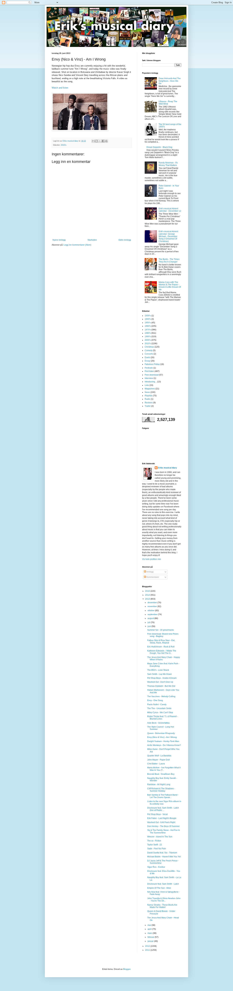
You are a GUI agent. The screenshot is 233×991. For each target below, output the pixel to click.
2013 (147, 599)
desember (152, 602)
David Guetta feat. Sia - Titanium (162, 852)
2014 (147, 595)
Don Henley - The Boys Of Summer (163, 826)
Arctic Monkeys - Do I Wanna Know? (164, 745)
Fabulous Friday (152, 364)
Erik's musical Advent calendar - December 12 (170, 209)
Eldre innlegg (125, 240)
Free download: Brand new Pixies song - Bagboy (162, 635)
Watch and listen (60, 87)
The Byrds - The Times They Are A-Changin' (169, 260)
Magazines (150, 388)
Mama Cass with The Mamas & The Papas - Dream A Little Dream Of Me (170, 286)
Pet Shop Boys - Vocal (157, 814)
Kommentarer (152, 577)
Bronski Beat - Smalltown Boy (160, 774)
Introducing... (151, 381)
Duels (147, 357)
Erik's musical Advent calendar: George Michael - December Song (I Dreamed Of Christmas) (168, 236)
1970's (148, 329)
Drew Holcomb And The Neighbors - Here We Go (170, 81)
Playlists (148, 395)
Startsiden (92, 240)
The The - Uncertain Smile (159, 708)
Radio (147, 399)
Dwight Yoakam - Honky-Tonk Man (163, 741)
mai (149, 925)
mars (150, 933)
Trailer (148, 406)
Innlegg (150, 572)
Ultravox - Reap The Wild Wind (168, 102)
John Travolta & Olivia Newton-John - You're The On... (163, 899)
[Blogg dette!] (96, 141)
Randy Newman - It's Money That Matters (168, 164)
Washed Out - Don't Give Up (160, 682)
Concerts (149, 354)
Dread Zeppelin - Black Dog (159, 147)
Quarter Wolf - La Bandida (159, 755)
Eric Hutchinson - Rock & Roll (160, 646)
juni (149, 626)
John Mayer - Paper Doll (158, 760)
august (151, 618)
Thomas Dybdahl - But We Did (161, 686)
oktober (151, 610)
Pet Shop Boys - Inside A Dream (162, 678)
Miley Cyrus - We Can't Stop (160, 712)
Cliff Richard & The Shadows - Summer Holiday (161, 789)
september (153, 614)
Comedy (148, 350)
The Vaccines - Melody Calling (161, 696)
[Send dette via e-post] (93, 141)
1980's (148, 333)
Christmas (149, 347)
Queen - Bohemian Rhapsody (161, 733)
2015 (147, 591)
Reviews (149, 402)
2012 (147, 946)
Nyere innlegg (59, 240)
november (152, 606)
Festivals (149, 368)
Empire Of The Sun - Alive (159, 888)
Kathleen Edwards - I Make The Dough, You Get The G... (161, 652)
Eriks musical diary (167, 468)
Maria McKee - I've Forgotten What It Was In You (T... (163, 768)
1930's (148, 315)
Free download (152, 375)
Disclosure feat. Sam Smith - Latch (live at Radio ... (163, 809)
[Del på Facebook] (103, 141)
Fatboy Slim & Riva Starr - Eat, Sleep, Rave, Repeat (161, 641)
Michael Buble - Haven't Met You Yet (164, 856)
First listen (149, 371)
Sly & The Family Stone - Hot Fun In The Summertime (163, 831)
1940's (148, 319)
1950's (148, 322)
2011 (147, 950)
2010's (63, 145)
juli (149, 622)
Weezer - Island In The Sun (159, 836)
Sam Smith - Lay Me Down (159, 674)
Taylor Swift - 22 (154, 844)
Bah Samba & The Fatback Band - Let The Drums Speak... (163, 796)
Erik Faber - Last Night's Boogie (161, 818)
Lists (147, 385)
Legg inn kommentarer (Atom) (77, 245)
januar (151, 941)
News (147, 392)
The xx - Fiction (154, 841)
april (150, 929)
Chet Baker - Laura (156, 763)
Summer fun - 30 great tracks (160, 630)
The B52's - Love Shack (158, 670)
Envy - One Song (155, 700)
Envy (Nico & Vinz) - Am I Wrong (162, 737)
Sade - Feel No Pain (156, 848)
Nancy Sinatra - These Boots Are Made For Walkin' (162, 906)
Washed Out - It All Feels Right (161, 822)
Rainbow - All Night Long (158, 784)
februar (151, 937)
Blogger (126, 969)
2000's (148, 340)
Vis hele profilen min (151, 559)
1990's (148, 336)
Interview (149, 378)
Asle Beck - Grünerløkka (158, 723)
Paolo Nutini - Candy (156, 704)
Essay (147, 361)
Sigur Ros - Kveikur (156, 867)
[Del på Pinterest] (106, 141)
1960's (148, 326)
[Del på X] (99, 141)
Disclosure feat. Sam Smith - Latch (163, 884)
